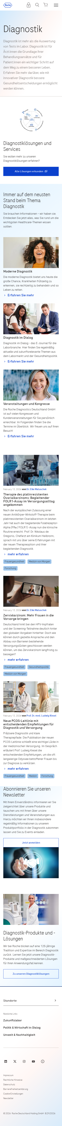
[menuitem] (28, 5)
